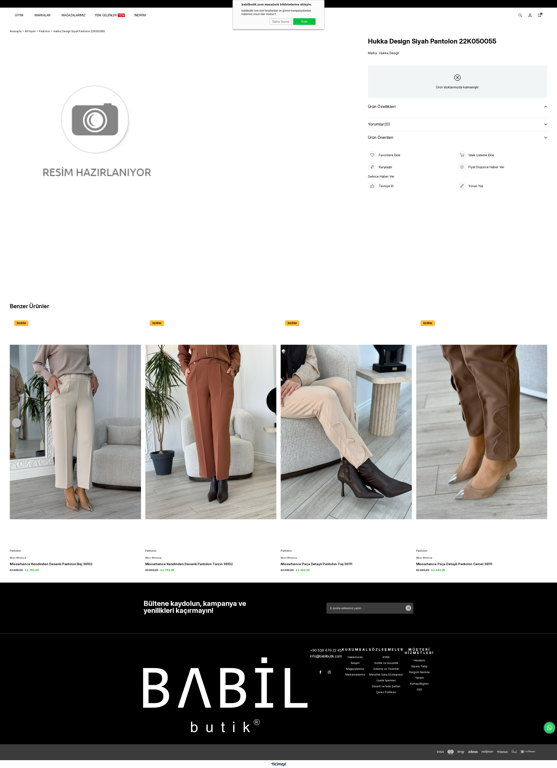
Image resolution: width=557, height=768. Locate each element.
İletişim (355, 663)
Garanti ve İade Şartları (386, 686)
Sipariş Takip (419, 666)
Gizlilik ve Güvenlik (386, 663)
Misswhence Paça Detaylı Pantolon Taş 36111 (316, 564)
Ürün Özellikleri (382, 106)
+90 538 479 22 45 (326, 650)
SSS (419, 689)
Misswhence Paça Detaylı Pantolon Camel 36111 (454, 564)
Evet (304, 21)
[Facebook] (320, 672)
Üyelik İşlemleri (386, 680)
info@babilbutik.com (326, 656)
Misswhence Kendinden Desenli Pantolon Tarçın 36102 (189, 564)
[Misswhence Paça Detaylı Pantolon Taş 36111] (346, 432)
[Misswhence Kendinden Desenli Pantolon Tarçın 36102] (211, 432)
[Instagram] (329, 672)
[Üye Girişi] (530, 15)
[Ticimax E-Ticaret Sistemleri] (278, 764)
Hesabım (419, 660)
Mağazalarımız (355, 669)
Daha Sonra (280, 21)
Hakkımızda (355, 657)
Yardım (419, 677)
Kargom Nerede (419, 672)
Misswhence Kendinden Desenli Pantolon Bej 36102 (51, 564)
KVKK (386, 657)
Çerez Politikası (386, 692)
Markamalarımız (355, 674)
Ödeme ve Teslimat (386, 669)
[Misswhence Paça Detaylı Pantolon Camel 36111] (481, 432)
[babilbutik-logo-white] (225, 694)
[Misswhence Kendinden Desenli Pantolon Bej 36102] (75, 432)
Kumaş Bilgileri (419, 683)
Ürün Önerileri (380, 137)
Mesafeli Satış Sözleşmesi (386, 674)
